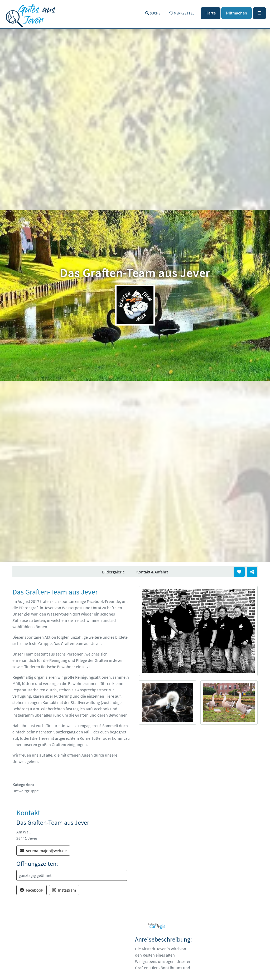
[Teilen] (252, 572)
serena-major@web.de (46, 850)
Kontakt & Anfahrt (152, 571)
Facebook (34, 890)
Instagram (67, 890)
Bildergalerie (113, 571)
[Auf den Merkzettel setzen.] (239, 572)
